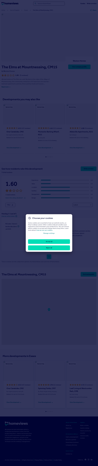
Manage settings (49, 233)
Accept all (49, 241)
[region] (49, 233)
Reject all (49, 248)
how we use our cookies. (44, 230)
